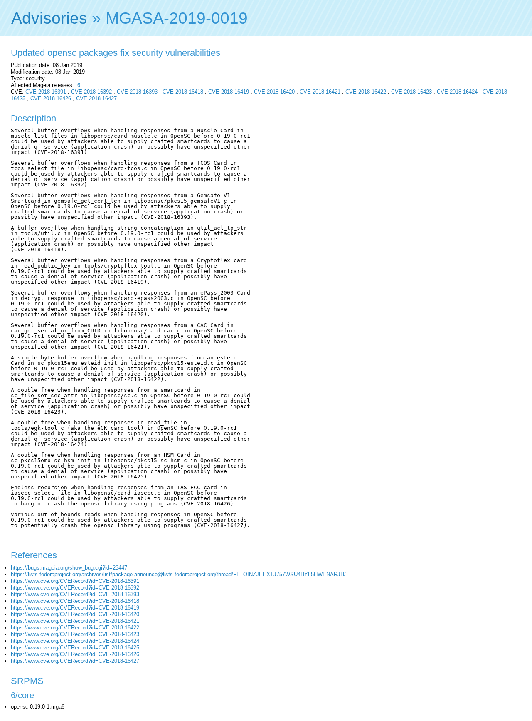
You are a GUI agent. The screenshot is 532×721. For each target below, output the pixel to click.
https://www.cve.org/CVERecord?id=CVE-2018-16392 (75, 588)
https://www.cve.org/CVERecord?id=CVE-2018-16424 (75, 641)
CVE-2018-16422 (365, 92)
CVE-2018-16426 (50, 98)
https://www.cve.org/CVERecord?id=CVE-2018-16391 (75, 581)
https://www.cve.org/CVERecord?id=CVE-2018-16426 (75, 654)
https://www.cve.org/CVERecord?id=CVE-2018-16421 (75, 621)
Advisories (49, 18)
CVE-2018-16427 (96, 98)
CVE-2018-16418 (183, 92)
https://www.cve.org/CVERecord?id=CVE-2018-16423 (75, 634)
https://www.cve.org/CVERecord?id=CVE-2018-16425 (75, 647)
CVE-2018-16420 (274, 92)
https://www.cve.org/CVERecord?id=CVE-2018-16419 (75, 608)
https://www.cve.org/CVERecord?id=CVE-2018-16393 (75, 594)
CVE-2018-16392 (91, 92)
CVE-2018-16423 (411, 92)
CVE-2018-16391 (45, 92)
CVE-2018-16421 (320, 92)
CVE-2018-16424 (457, 92)
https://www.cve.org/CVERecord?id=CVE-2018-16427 (75, 661)
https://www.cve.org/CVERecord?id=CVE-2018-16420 (75, 614)
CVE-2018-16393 (137, 92)
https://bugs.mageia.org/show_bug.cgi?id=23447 (69, 568)
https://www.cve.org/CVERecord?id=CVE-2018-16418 (75, 601)
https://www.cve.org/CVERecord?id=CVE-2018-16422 (75, 627)
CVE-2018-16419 (228, 92)
